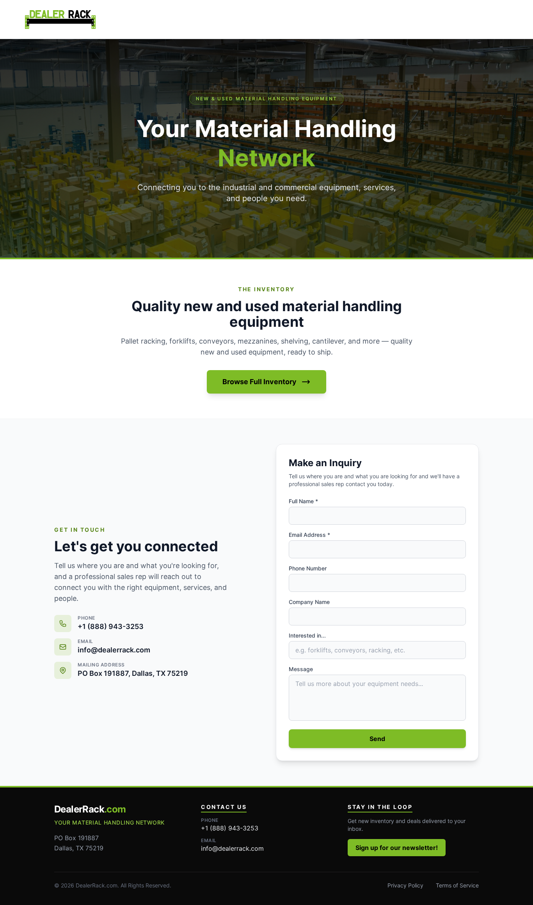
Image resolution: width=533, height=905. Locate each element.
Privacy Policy (405, 885)
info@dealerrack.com (232, 848)
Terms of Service (457, 885)
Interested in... (307, 635)
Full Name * (303, 501)
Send (377, 739)
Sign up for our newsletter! (396, 848)
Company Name (309, 602)
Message (301, 669)
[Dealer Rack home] (60, 19)
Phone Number (308, 568)
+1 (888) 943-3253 (229, 828)
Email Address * (309, 534)
